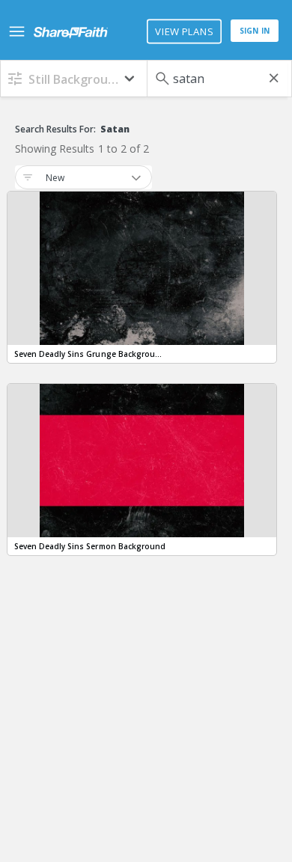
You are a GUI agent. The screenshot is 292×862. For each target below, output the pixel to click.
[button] (74, 78)
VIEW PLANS (184, 31)
